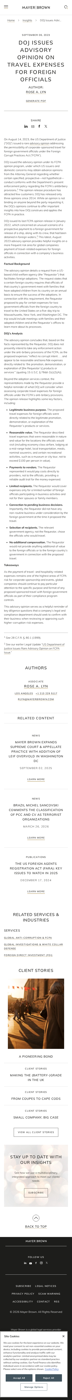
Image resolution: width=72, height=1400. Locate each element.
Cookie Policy (52, 1369)
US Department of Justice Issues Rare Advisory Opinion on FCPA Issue (34, 648)
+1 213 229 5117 (46, 693)
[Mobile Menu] (6, 7)
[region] (34, 1364)
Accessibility (23, 1301)
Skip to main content (16, 2)
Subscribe (36, 1192)
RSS (56, 1301)
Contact (43, 1301)
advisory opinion (39, 143)
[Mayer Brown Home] (36, 7)
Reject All (48, 1378)
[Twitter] (46, 127)
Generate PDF (36, 100)
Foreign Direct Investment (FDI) (28, 955)
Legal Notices (45, 1286)
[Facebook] (39, 127)
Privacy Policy (23, 1293)
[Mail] (33, 126)
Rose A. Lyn (36, 92)
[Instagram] (41, 1263)
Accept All (19, 1378)
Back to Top (36, 1226)
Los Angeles (24, 693)
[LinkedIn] (26, 127)
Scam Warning (49, 1293)
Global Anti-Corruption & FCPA (28, 937)
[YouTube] (30, 1263)
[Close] (63, 1336)
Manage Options (33, 1387)
